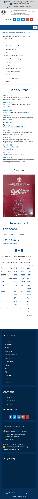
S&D (28, 301)
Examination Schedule (13, 72)
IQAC (6, 368)
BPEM (16, 275)
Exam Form (8, 397)
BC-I (2, 278)
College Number (11, 49)
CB (15, 291)
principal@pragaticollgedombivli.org (23, 2)
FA (2, 268)
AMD (15, 278)
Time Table (9, 75)
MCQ (6, 38)
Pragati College (18, 493)
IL (8, 275)
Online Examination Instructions (16, 46)
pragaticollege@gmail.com (21, 4)
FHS (2, 285)
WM (28, 285)
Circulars (8, 65)
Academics (8, 344)
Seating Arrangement (12, 78)
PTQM (22, 282)
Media (7, 379)
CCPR (29, 271)
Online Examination (11, 355)
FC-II (9, 271)
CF (15, 298)
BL (2, 271)
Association (8, 351)
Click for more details (10, 244)
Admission (8, 365)
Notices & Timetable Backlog (14, 55)
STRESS (29, 315)
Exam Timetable (10, 401)
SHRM (29, 282)
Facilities (7, 348)
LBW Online (22, 496)
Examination (26, 36)
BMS (12, 38)
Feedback (8, 375)
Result (8, 81)
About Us (8, 341)
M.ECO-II (23, 275)
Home (17, 36)
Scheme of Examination (13, 68)
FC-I (2, 282)
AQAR (7, 372)
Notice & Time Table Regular (14, 59)
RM (28, 298)
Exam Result (9, 404)
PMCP (29, 294)
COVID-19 (8, 382)
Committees (8, 358)
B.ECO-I (3, 291)
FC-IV (22, 271)
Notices (8, 62)
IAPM (29, 275)
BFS (15, 285)
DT (28, 308)
